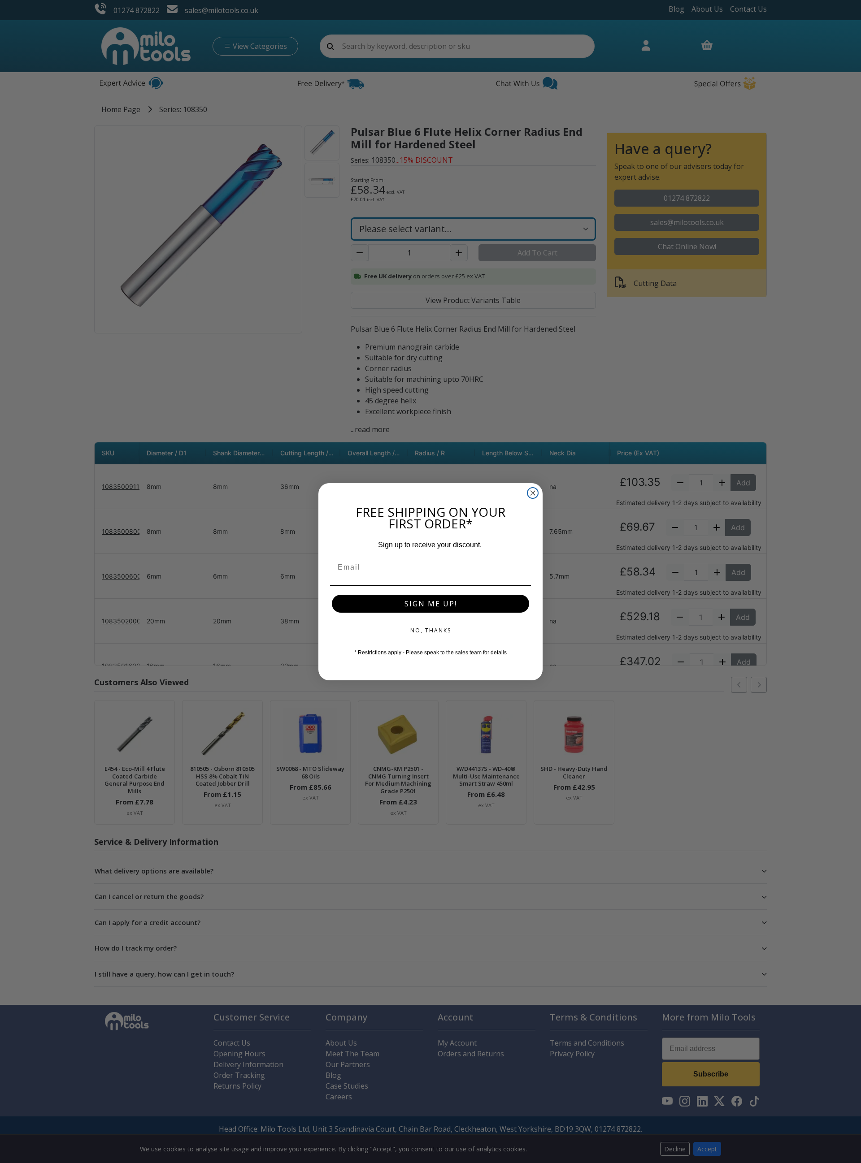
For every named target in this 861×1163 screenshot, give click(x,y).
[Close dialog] (532, 493)
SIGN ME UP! (430, 604)
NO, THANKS (430, 630)
